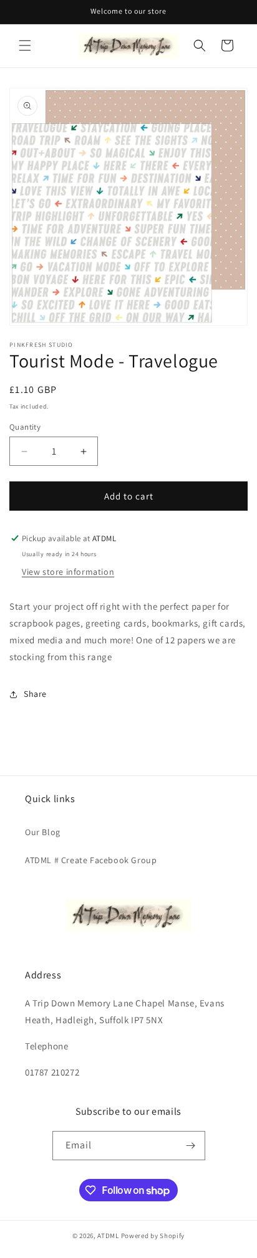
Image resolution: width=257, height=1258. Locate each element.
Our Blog (43, 832)
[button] (25, 45)
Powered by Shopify (153, 1235)
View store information (68, 571)
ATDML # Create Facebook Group (91, 860)
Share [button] (35, 693)
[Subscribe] (191, 1145)
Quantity (25, 427)
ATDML (108, 1235)
